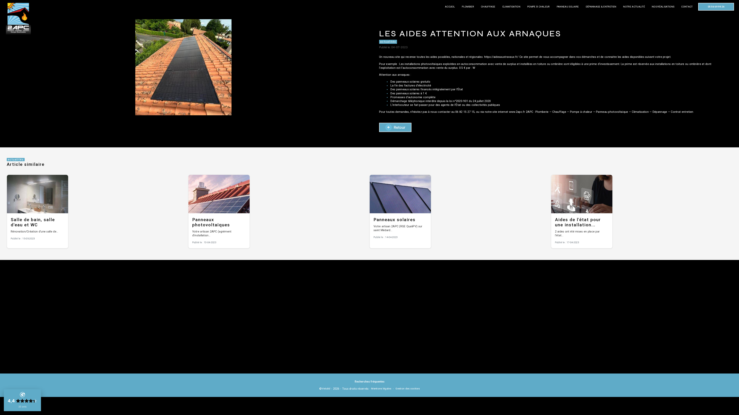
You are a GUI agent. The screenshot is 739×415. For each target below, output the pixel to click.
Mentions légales (381, 388)
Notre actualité (634, 6)
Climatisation (511, 6)
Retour (399, 127)
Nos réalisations (663, 6)
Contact (687, 6)
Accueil (450, 6)
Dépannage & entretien (601, 6)
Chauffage (488, 6)
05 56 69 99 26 (716, 6)
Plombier (468, 6)
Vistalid (326, 388)
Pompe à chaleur (538, 6)
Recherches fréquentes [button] (370, 381)
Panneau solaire (568, 6)
